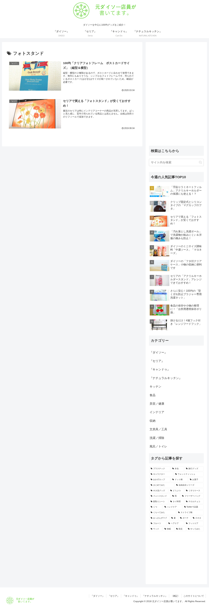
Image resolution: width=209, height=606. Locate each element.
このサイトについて (193, 596)
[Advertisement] (176, 94)
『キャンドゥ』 (131, 596)
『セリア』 (113, 596)
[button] (200, 162)
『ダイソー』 (97, 596)
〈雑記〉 (175, 596)
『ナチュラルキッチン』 (154, 596)
